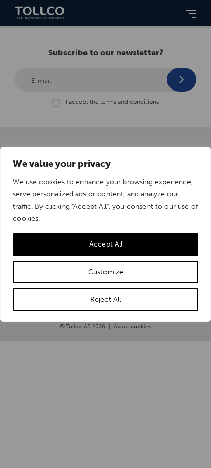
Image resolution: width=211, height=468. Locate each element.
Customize (105, 272)
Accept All (105, 244)
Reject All (105, 299)
